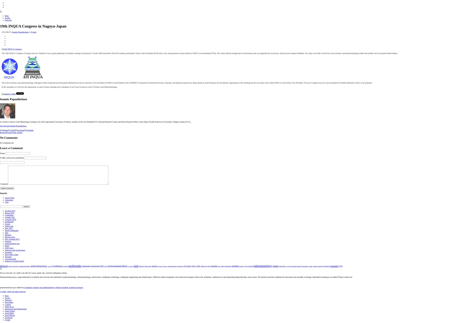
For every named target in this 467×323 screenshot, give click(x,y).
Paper (7, 246)
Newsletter (9, 302)
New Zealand (249, 266)
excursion (130, 266)
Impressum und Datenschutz (16, 309)
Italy (199, 266)
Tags (7, 202)
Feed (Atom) (10, 311)
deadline (65, 266)
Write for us (9, 307)
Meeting (8, 235)
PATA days (9, 248)
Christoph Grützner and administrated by (53, 288)
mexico (242, 266)
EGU (105, 266)
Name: (2, 153)
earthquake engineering (91, 266)
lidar (219, 266)
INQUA (194, 266)
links (222, 266)
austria (49, 266)
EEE (102, 266)
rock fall (289, 266)
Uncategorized (10, 259)
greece (188, 266)
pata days (282, 266)
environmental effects (117, 266)
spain (310, 266)
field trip (141, 266)
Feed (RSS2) (10, 315)
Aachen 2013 (10, 211)
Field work (9, 226)
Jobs (6, 233)
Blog (7, 16)
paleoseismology (262, 265)
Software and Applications (15, 250)
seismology (305, 266)
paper (275, 266)
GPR (184, 266)
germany (179, 266)
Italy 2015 (9, 228)
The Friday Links (11, 255)
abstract (4, 266)
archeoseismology (39, 266)
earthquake (74, 265)
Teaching (8, 252)
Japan (203, 266)
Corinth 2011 (10, 217)
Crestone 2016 (10, 220)
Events (7, 18)
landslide (214, 266)
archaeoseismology (24, 266)
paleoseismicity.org (12, 244)
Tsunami (8, 257)
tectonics (326, 266)
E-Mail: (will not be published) (12, 158)
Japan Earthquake (11, 231)
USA (341, 266)
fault (136, 266)
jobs (209, 266)
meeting (235, 266)
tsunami (334, 266)
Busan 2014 (9, 213)
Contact (8, 305)
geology (155, 266)
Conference (57, 266)
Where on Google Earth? (14, 261)
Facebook (8, 318)
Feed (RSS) (9, 313)
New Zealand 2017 (12, 239)
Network (8, 20)
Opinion (8, 241)
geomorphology (172, 266)
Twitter (7, 320)
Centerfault (9, 215)
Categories (9, 200)
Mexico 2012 (10, 237)
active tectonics (13, 266)
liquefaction (228, 266)
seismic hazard (296, 266)
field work (147, 266)
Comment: (4, 184)
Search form (9, 198)
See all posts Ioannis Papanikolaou (13, 126)
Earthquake (9, 222)
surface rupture (318, 266)
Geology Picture (162, 266)
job (206, 266)
